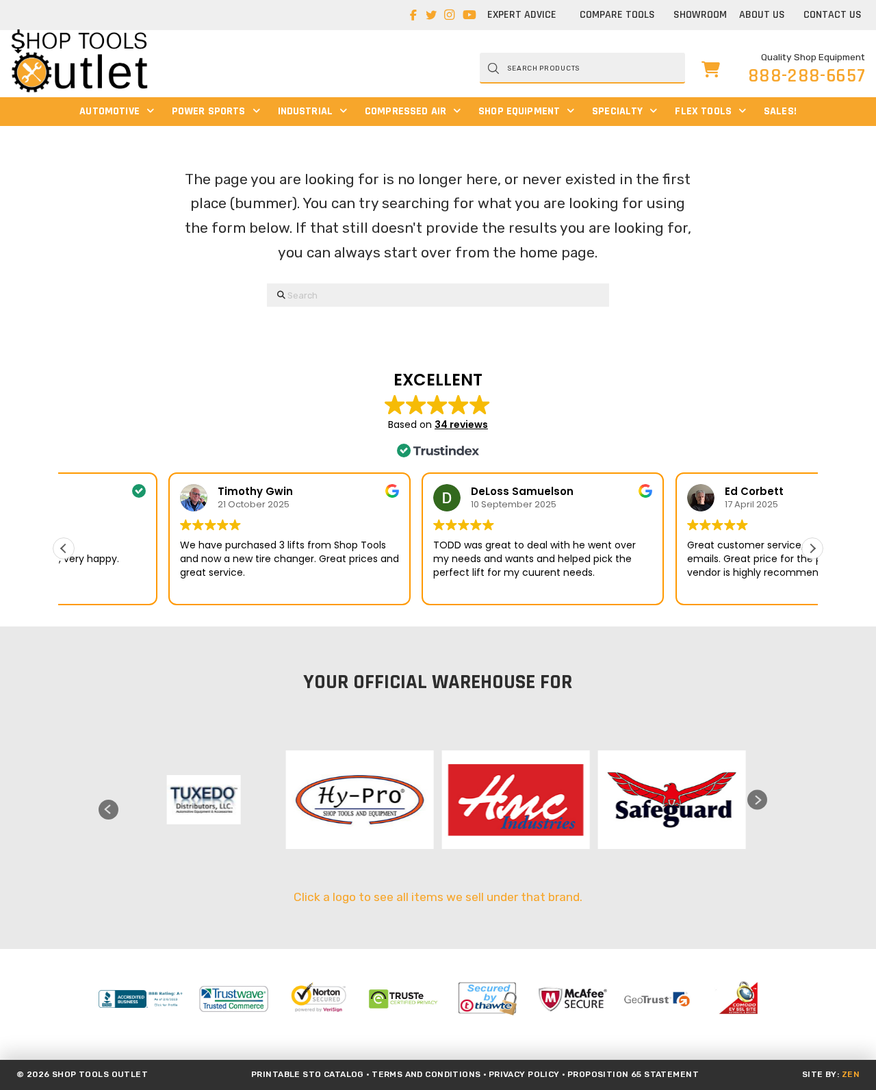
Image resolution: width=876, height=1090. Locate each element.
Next (757, 800)
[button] (711, 68)
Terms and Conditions (426, 1074)
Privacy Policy (524, 1074)
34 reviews (461, 424)
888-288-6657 (807, 76)
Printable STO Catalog (307, 1074)
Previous (108, 810)
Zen (851, 1074)
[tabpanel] (201, 799)
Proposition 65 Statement (633, 1074)
